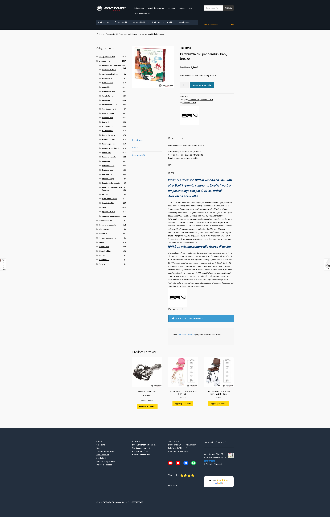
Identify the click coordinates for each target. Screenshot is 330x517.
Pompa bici (106, 161)
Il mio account (139, 8)
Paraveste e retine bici (111, 148)
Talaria (102, 264)
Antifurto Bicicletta (110, 74)
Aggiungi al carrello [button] (147, 406)
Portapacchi (107, 174)
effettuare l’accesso (186, 334)
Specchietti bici (108, 212)
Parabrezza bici (125, 34)
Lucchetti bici (107, 117)
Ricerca (228, 8)
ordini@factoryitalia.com (185, 444)
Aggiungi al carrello (202, 85)
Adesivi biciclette (109, 70)
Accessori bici (122, 22)
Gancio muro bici (109, 109)
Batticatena (107, 78)
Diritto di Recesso (104, 464)
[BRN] (189, 115)
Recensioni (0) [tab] (138, 155)
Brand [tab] (135, 147)
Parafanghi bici (108, 144)
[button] (219, 481)
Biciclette (158, 22)
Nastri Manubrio (108, 135)
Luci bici (105, 122)
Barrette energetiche (107, 225)
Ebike (171, 22)
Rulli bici (102, 255)
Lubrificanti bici (108, 113)
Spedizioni (101, 458)
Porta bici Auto (108, 165)
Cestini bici (106, 100)
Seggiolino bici (108, 203)
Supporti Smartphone (111, 216)
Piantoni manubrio (109, 157)
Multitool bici (107, 131)
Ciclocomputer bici (109, 104)
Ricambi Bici (104, 22)
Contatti (182, 8)
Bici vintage (104, 229)
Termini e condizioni (105, 451)
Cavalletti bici (108, 96)
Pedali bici (106, 152)
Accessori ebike (105, 220)
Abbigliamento (184, 22)
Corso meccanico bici (142, 13)
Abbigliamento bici (107, 56)
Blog (190, 8)
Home (102, 34)
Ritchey (105, 194)
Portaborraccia (108, 170)
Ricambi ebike (141, 22)
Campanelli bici (108, 91)
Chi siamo (171, 8)
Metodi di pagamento (156, 8)
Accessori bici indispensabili (113, 65)
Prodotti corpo (108, 178)
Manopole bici (107, 126)
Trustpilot (172, 485)
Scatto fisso (104, 259)
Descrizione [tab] (137, 140)
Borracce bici (107, 83)
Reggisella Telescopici (111, 183)
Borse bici (106, 87)
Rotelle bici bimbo (109, 199)
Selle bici (105, 207)
